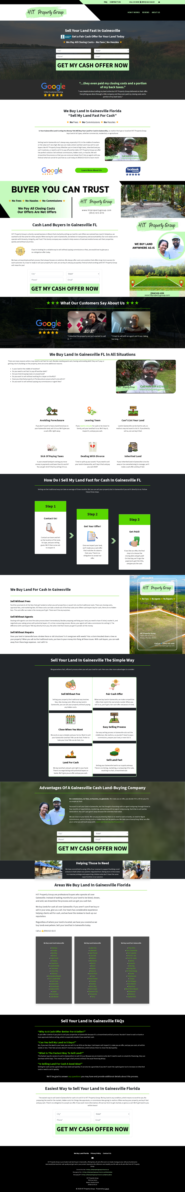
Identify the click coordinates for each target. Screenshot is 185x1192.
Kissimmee (54, 994)
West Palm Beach (131, 989)
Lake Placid (93, 953)
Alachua (54, 948)
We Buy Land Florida (81, 1153)
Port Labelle (131, 953)
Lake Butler (54, 996)
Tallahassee (131, 976)
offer (99, 150)
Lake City (93, 948)
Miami (93, 966)
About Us (156, 12)
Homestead (54, 986)
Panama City (93, 991)
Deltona (54, 973)
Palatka (93, 984)
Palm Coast (93, 989)
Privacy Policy (96, 1153)
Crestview (54, 968)
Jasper (54, 991)
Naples (93, 968)
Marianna (93, 961)
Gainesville (54, 984)
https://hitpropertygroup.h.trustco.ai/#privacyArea (97, 1175)
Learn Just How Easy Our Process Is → (110, 822)
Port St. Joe (131, 955)
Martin (93, 963)
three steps (94, 492)
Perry (93, 996)
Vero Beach (132, 984)
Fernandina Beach (54, 976)
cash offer (20, 610)
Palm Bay (93, 986)
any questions (74, 1076)
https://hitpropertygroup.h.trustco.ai (98, 1170)
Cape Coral (54, 958)
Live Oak (93, 955)
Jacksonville (54, 989)
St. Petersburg (131, 971)
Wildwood (131, 991)
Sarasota (131, 963)
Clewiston (54, 963)
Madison (93, 958)
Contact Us (115, 2)
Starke (131, 973)
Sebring (131, 966)
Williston (131, 994)
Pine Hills (131, 948)
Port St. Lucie (132, 958)
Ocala (93, 976)
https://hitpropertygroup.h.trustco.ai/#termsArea (97, 1172)
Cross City (54, 971)
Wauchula (131, 986)
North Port (93, 973)
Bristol (54, 955)
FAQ (105, 2)
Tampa (131, 979)
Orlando (93, 981)
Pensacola (93, 994)
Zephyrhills (132, 996)
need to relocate (86, 426)
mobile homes (93, 239)
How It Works (134, 12)
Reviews (145, 12)
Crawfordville (54, 966)
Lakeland (93, 950)
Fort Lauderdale (54, 979)
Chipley (54, 961)
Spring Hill (132, 968)
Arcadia (54, 950)
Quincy (131, 961)
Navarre (93, 971)
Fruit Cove (54, 981)
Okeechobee (93, 979)
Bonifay (54, 953)
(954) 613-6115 (148, 2)
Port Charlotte (131, 950)
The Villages (131, 981)
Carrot (106, 1189)
